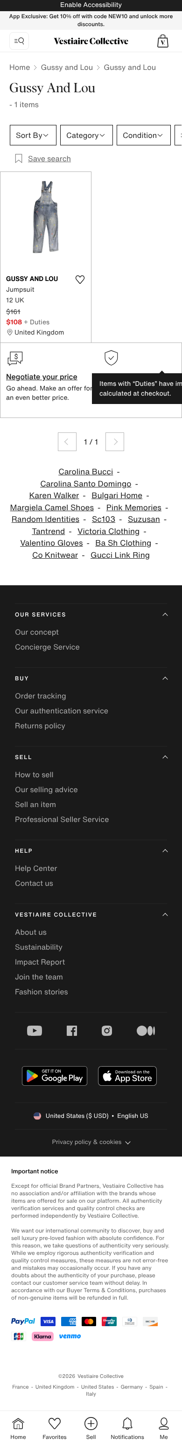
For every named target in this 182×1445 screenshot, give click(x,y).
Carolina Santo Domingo (85, 484)
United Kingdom (55, 1386)
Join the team (39, 976)
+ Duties (36, 322)
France (20, 1386)
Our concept (37, 631)
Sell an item (35, 804)
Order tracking (40, 695)
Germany (131, 1386)
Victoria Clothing (108, 531)
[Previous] (67, 441)
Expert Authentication (140, 376)
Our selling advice (46, 789)
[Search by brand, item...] (19, 41)
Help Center (36, 868)
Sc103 (103, 519)
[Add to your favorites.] (79, 279)
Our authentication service (61, 710)
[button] (162, 41)
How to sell (34, 774)
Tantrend (48, 531)
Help (24, 851)
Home (19, 67)
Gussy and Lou (67, 67)
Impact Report (40, 961)
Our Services (40, 615)
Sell (23, 757)
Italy (91, 1393)
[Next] (114, 441)
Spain (156, 1386)
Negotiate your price (41, 376)
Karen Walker (54, 495)
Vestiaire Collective (56, 915)
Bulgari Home (116, 495)
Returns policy (40, 725)
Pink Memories (133, 508)
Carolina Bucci (85, 472)
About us (31, 932)
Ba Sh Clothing (123, 543)
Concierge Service (47, 646)
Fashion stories (41, 991)
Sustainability (39, 946)
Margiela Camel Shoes (52, 508)
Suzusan (144, 519)
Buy (22, 679)
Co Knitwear (55, 555)
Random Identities (45, 519)
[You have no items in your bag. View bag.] (162, 41)
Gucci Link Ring (120, 555)
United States (97, 1386)
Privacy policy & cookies (87, 1141)
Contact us (34, 883)
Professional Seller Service (62, 819)
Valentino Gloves (51, 543)
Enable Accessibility (91, 5)
